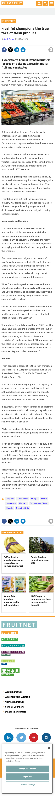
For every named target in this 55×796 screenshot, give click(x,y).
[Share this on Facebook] (4, 49)
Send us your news (14, 706)
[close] (53, 43)
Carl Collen (9, 39)
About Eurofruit (13, 691)
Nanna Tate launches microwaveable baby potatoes (11, 601)
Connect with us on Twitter (21, 737)
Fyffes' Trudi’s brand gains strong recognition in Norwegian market (13, 562)
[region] (27, 769)
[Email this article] (23, 49)
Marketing (11, 503)
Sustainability (22, 508)
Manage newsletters (15, 711)
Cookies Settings (27, 784)
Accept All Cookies (27, 768)
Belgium (10, 498)
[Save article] (51, 49)
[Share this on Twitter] (10, 49)
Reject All (27, 776)
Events (44, 498)
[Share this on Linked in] (16, 49)
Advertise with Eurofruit (17, 696)
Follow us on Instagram (46, 737)
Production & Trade (38, 503)
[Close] (49, 748)
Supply (9, 508)
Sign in (16, 43)
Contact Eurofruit (14, 701)
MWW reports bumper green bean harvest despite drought (41, 601)
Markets (22, 503)
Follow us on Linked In (8, 737)
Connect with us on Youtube (34, 737)
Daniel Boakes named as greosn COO (40, 560)
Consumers (23, 498)
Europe (34, 498)
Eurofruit (8, 21)
